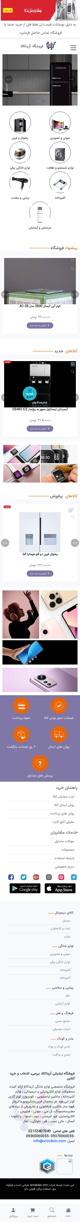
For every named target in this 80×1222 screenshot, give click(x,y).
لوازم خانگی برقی (60, 962)
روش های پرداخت (62, 813)
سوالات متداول (64, 841)
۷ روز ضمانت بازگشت (21, 747)
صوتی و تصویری (60, 954)
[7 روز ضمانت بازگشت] (21, 735)
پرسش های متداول (40, 776)
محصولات (67, 850)
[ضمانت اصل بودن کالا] (59, 706)
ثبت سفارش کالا (63, 797)
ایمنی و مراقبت (61, 1054)
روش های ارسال (59, 747)
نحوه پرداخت (21, 718)
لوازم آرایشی (62, 1003)
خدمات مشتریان (64, 833)
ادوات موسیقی (61, 1029)
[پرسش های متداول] (40, 763)
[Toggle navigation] (75, 46)
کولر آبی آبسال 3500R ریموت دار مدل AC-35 (40, 306)
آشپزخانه (65, 970)
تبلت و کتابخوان (60, 928)
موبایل (66, 920)
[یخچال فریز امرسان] (40, 80)
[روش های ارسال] (59, 735)
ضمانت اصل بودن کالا (59, 718)
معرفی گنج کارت (63, 822)
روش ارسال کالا (64, 805)
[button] (9, 79)
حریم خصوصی (64, 867)
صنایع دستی (62, 1021)
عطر (68, 995)
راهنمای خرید (67, 788)
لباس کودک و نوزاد (59, 1046)
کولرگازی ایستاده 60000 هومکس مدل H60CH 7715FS (40, 409)
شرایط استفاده (64, 858)
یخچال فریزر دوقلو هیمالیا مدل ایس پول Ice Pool (40, 554)
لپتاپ (67, 936)
